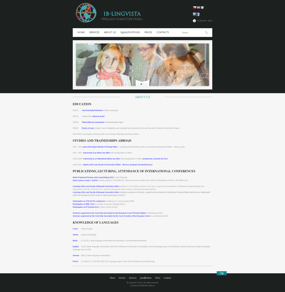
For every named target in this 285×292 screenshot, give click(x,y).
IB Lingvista (131, 283)
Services (94, 32)
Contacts (163, 32)
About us (110, 32)
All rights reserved (151, 283)
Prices (148, 32)
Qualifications (130, 32)
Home (81, 32)
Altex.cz (152, 286)
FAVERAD (143, 286)
